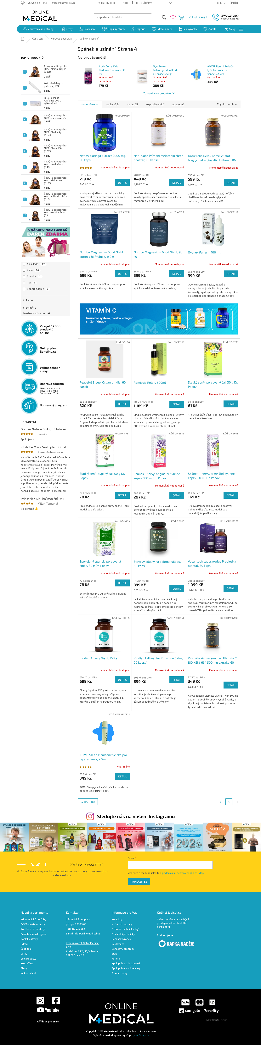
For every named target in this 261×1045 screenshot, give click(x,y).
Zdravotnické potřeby (33, 920)
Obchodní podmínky (123, 934)
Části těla (26, 949)
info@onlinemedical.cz (87, 934)
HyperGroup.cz (140, 1035)
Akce (33, 270)
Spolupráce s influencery (126, 968)
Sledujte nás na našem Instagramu (136, 816)
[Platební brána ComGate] (198, 1006)
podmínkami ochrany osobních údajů (183, 873)
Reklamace (118, 944)
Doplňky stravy (29, 939)
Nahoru (89, 801)
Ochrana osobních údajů (125, 929)
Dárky (24, 954)
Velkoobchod (107, 3)
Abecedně (178, 104)
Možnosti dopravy (122, 924)
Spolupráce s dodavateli (126, 964)
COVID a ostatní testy (33, 924)
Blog (125, 3)
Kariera (116, 959)
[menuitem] (38, 29)
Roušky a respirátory (33, 929)
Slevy (24, 968)
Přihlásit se (139, 881)
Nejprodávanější (155, 104)
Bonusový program (123, 949)
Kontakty (117, 920)
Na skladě (36, 264)
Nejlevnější (112, 104)
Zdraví (24, 944)
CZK (219, 3)
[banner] (159, 319)
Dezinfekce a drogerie (34, 934)
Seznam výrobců (121, 939)
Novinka (34, 276)
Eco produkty (28, 959)
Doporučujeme (37, 289)
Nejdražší (132, 104)
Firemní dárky (144, 3)
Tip (31, 283)
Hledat (159, 17)
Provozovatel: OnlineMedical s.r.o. (82, 945)
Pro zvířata (27, 964)
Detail (122, 182)
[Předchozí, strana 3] (228, 801)
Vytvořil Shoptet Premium (217, 1020)
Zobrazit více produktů (157, 93)
